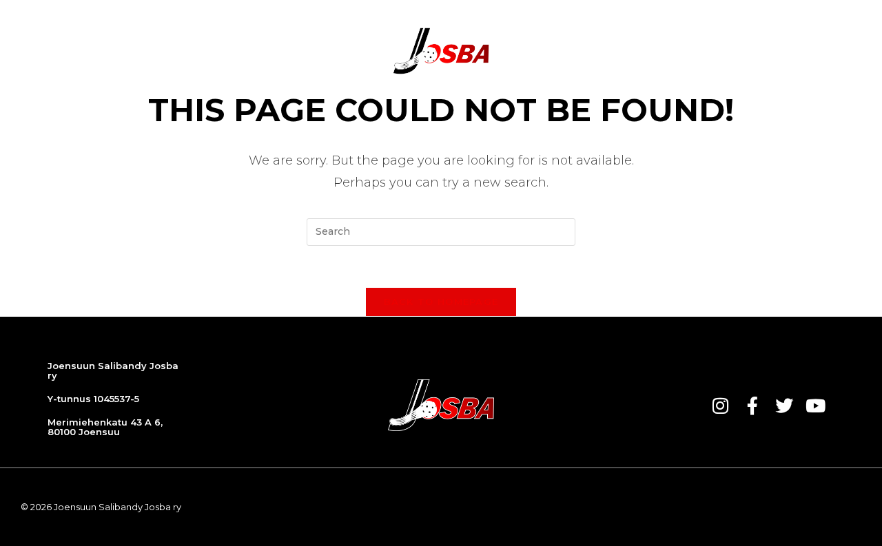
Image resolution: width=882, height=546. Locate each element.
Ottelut (270, 51)
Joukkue (337, 51)
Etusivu (142, 51)
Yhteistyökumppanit (634, 51)
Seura (536, 51)
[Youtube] (816, 405)
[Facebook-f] (752, 405)
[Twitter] (784, 405)
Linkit (831, 51)
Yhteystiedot (756, 51)
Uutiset (205, 51)
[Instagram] (721, 405)
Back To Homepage (441, 301)
